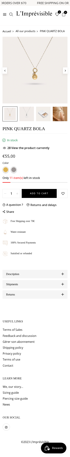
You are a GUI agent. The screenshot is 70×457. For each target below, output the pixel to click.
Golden (6, 170)
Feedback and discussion (19, 336)
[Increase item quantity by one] (17, 193)
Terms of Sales (12, 330)
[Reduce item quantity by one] (5, 193)
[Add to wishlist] (63, 193)
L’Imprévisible (40, 442)
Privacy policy (12, 354)
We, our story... (13, 387)
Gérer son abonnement (19, 342)
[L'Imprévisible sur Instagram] (6, 427)
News (6, 404)
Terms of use (11, 359)
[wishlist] (57, 14)
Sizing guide (11, 393)
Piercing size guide (15, 399)
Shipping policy (13, 348)
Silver (14, 170)
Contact (8, 366)
